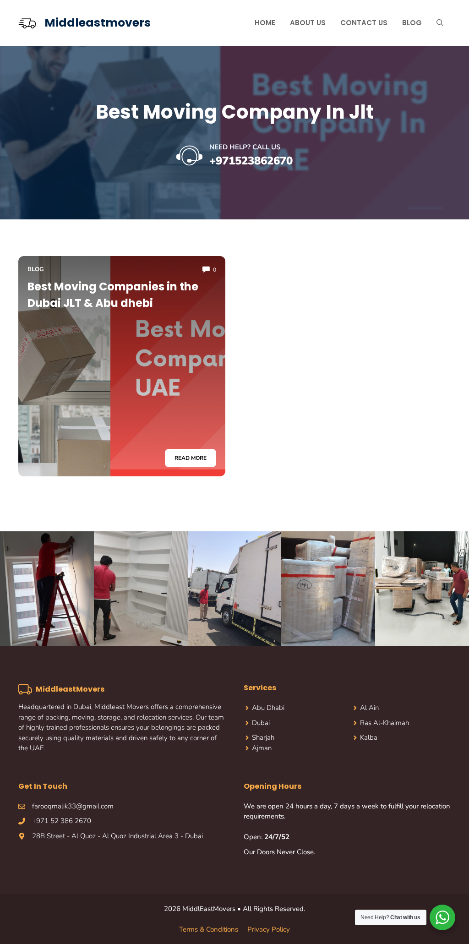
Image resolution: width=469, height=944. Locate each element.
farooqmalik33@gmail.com (73, 806)
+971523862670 (251, 160)
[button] (440, 23)
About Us (308, 22)
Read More (191, 458)
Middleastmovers (97, 23)
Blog (412, 22)
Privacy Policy (268, 929)
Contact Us (363, 22)
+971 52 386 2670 (61, 820)
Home (265, 22)
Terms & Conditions (208, 929)
